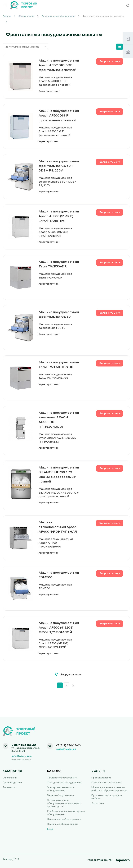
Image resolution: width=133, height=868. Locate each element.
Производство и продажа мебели (106, 796)
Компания (12, 771)
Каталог (55, 771)
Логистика (97, 803)
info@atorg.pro (21, 756)
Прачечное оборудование (62, 823)
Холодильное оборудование (64, 782)
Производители (12, 782)
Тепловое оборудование (62, 777)
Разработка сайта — (101, 859)
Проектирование (101, 777)
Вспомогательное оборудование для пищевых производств (64, 803)
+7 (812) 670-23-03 (68, 745)
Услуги (98, 771)
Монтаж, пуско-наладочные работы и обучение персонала (109, 789)
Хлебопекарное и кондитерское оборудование (66, 812)
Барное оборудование (60, 795)
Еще (50, 829)
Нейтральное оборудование (64, 819)
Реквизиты (9, 787)
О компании (10, 777)
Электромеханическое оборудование (60, 789)
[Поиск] (128, 5)
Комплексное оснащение (106, 782)
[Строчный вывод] (119, 47)
